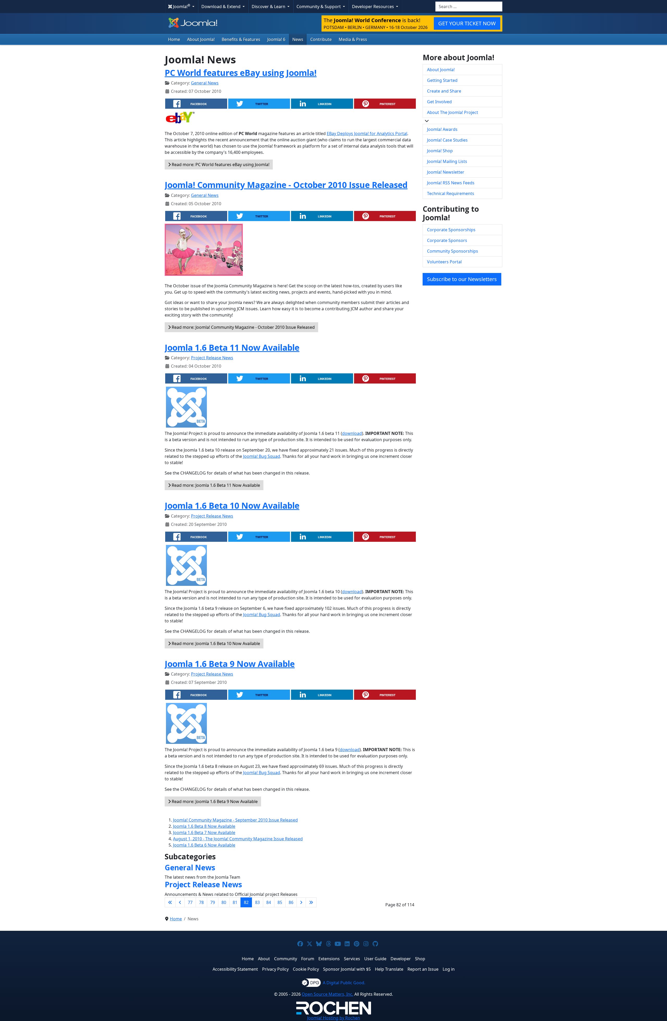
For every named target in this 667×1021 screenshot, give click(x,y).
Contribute (321, 39)
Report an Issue (423, 969)
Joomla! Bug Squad (261, 456)
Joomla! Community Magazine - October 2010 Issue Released (286, 184)
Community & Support (319, 6)
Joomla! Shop (440, 151)
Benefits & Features (241, 39)
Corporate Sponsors (447, 240)
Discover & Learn (269, 6)
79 (212, 902)
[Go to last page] (311, 902)
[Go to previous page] (180, 902)
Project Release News (212, 358)
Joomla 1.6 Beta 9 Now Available (230, 663)
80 (223, 902)
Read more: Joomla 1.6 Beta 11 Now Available (215, 485)
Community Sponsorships (452, 251)
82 (246, 902)
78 (201, 902)
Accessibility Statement (235, 969)
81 (235, 902)
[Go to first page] (170, 902)
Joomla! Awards (442, 129)
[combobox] (468, 6)
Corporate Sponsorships (451, 230)
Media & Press (353, 39)
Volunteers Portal (444, 262)
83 (257, 902)
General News (205, 83)
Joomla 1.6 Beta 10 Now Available (232, 505)
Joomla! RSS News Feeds (450, 183)
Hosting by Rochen (333, 1018)
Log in (449, 969)
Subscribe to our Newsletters (462, 279)
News (297, 39)
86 (291, 902)
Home (174, 39)
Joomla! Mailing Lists (447, 161)
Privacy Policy (275, 969)
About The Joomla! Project (452, 112)
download (352, 433)
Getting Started (442, 80)
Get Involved (439, 102)
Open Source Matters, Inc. (327, 994)
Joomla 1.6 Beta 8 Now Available (204, 826)
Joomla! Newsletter (445, 172)
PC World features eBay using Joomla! (241, 72)
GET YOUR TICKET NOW (467, 23)
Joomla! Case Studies (447, 140)
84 (268, 902)
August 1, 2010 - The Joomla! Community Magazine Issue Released (238, 839)
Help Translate (389, 969)
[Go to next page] (301, 902)
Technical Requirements (450, 193)
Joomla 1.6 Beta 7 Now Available (204, 832)
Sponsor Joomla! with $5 (347, 969)
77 (190, 902)
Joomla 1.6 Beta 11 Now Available (232, 347)
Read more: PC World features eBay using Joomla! (220, 164)
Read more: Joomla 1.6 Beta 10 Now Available (215, 643)
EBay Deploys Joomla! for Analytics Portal (367, 133)
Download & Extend (221, 6)
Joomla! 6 (276, 39)
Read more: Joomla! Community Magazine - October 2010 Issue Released (243, 327)
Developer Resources (373, 6)
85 (279, 902)
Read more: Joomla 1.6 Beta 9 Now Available (214, 801)
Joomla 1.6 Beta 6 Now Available (204, 845)
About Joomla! (201, 39)
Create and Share (444, 91)
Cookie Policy (306, 969)
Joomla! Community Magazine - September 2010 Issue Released (235, 820)
